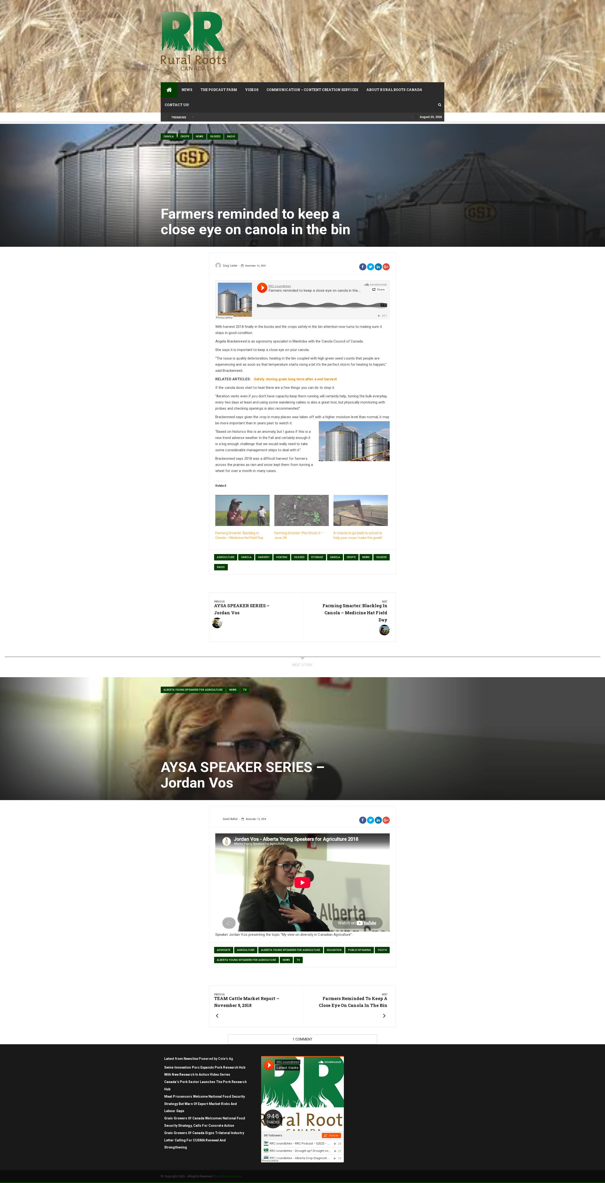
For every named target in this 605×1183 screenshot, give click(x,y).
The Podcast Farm (219, 89)
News (187, 89)
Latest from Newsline (181, 1059)
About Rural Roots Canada (394, 89)
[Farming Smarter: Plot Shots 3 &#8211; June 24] (301, 510)
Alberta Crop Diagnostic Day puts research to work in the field (235, 117)
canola (246, 557)
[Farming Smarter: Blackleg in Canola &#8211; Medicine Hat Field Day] (242, 510)
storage (317, 557)
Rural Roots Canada (228, 1176)
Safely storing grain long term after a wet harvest (295, 379)
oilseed (299, 557)
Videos (252, 89)
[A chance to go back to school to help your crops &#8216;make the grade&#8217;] (360, 510)
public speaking (359, 950)
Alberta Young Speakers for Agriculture (193, 689)
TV (244, 689)
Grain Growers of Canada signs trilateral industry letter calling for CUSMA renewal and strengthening (204, 1140)
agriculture (225, 557)
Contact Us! (177, 105)
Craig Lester (230, 265)
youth (382, 950)
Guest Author (230, 819)
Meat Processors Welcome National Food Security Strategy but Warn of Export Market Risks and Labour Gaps (204, 1104)
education (334, 950)
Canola (169, 136)
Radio (231, 136)
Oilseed (215, 136)
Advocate (223, 950)
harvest (264, 557)
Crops (185, 136)
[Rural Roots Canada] (169, 89)
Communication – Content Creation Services (312, 89)
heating (281, 557)
